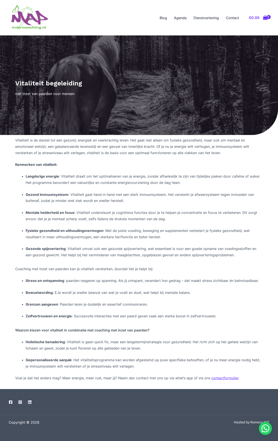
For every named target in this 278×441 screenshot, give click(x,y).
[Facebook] (11, 402)
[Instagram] (20, 402)
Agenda (180, 18)
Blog (163, 18)
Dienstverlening (206, 18)
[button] (265, 428)
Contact (232, 18)
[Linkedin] (30, 402)
